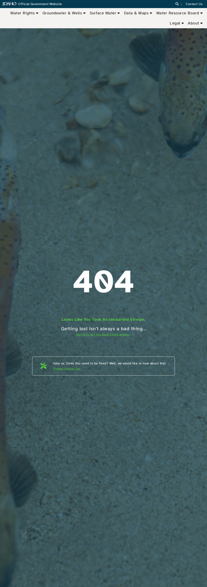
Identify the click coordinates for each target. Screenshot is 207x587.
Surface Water (103, 13)
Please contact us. (67, 369)
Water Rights (22, 13)
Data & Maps (136, 13)
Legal (175, 23)
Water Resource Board (177, 13)
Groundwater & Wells (62, 13)
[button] (179, 4)
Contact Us (194, 4)
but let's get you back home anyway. (104, 334)
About (193, 23)
